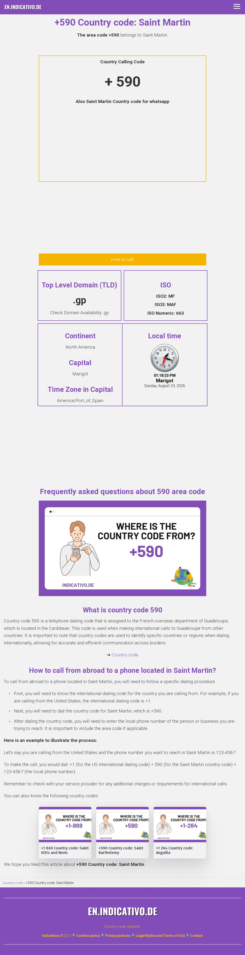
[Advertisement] (122, 143)
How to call (122, 259)
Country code (125, 655)
